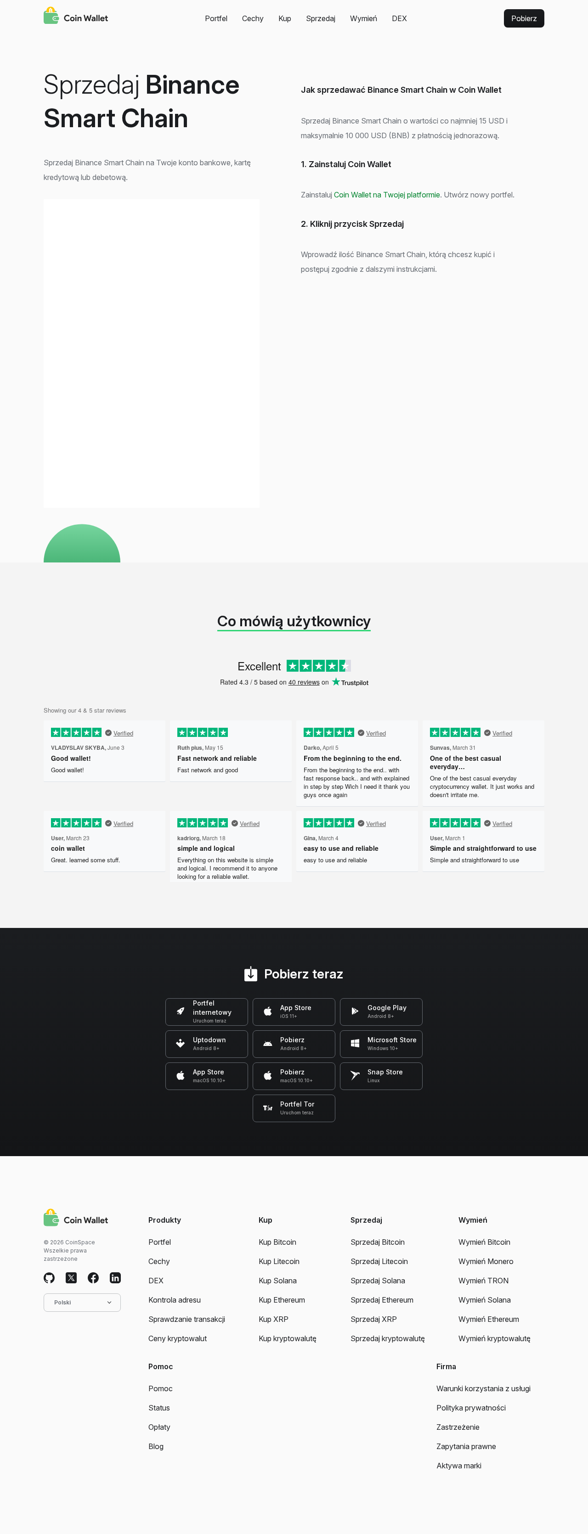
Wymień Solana (484, 1299)
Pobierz (524, 18)
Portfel (216, 18)
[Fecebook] (93, 1278)
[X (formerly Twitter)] (71, 1278)
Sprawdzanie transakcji (186, 1319)
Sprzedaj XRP (374, 1319)
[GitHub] (49, 1278)
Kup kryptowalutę (288, 1338)
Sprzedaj (320, 18)
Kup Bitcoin (277, 1242)
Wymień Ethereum (488, 1319)
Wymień (363, 18)
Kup (284, 18)
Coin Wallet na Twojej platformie (387, 194)
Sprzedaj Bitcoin (378, 1242)
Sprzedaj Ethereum (382, 1299)
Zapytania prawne (466, 1446)
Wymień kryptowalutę (494, 1338)
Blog (156, 1446)
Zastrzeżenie (458, 1427)
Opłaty (159, 1427)
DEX (399, 18)
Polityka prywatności (471, 1407)
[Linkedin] (115, 1278)
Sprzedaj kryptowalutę (388, 1338)
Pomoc (160, 1388)
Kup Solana (278, 1280)
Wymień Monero (486, 1261)
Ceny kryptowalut (177, 1338)
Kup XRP (273, 1319)
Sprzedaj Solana (378, 1280)
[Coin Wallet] (76, 17)
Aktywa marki (458, 1465)
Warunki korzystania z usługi (483, 1388)
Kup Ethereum (282, 1299)
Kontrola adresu (174, 1299)
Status (159, 1407)
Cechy (253, 18)
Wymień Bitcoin (484, 1242)
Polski (62, 1302)
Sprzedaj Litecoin (379, 1261)
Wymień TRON (483, 1280)
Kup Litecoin (279, 1261)
